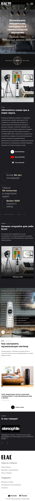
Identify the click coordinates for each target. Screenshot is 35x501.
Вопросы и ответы (7, 482)
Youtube (14, 496)
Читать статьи (19, 407)
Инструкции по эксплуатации (11, 485)
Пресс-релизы (6, 467)
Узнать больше (19, 151)
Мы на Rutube (19, 162)
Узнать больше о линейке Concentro (17, 332)
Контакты (4, 488)
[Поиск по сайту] (27, 4)
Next (31, 264)
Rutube (24, 496)
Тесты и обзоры (6, 473)
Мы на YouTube (20, 157)
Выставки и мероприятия (9, 470)
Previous (3, 264)
